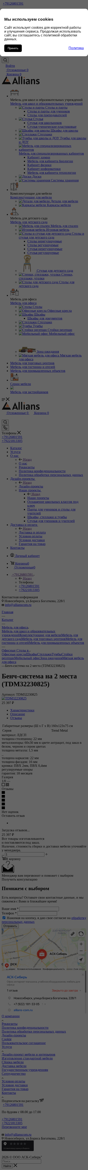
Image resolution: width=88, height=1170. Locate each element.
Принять (13, 48)
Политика (76, 48)
